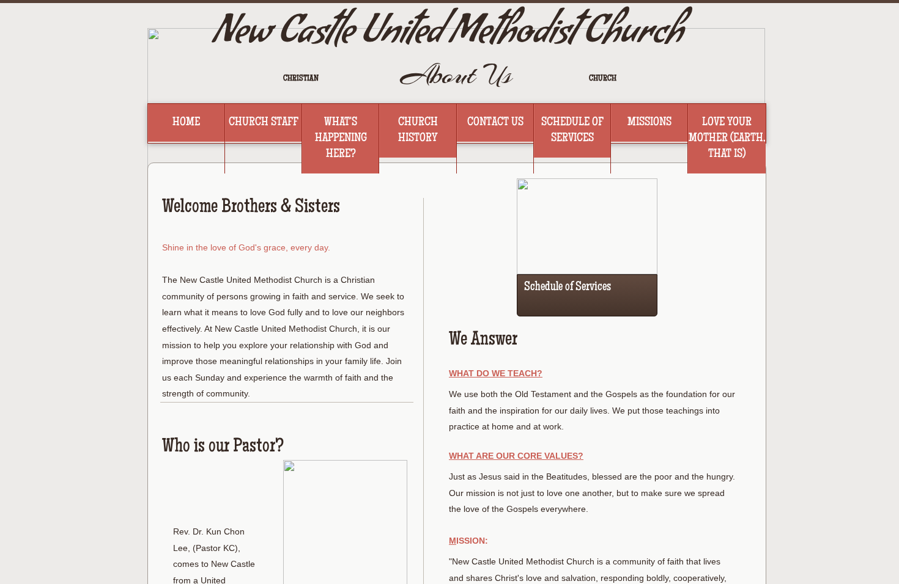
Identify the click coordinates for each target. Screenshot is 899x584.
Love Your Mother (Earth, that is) (727, 139)
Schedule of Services (572, 131)
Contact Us (495, 123)
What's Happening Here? (341, 139)
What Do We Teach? (495, 373)
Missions (649, 123)
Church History (418, 131)
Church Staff (263, 123)
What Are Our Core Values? (516, 456)
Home (186, 123)
